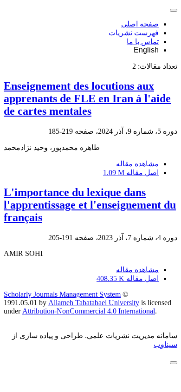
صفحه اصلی (140, 24)
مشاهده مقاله (137, 164)
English (146, 50)
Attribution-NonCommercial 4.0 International (88, 311)
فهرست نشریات (134, 33)
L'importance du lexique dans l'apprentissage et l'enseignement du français (90, 204)
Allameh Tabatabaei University (93, 303)
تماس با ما (143, 42)
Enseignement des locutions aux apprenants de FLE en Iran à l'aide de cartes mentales (87, 98)
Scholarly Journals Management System (62, 294)
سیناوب (165, 344)
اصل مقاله (131, 172)
